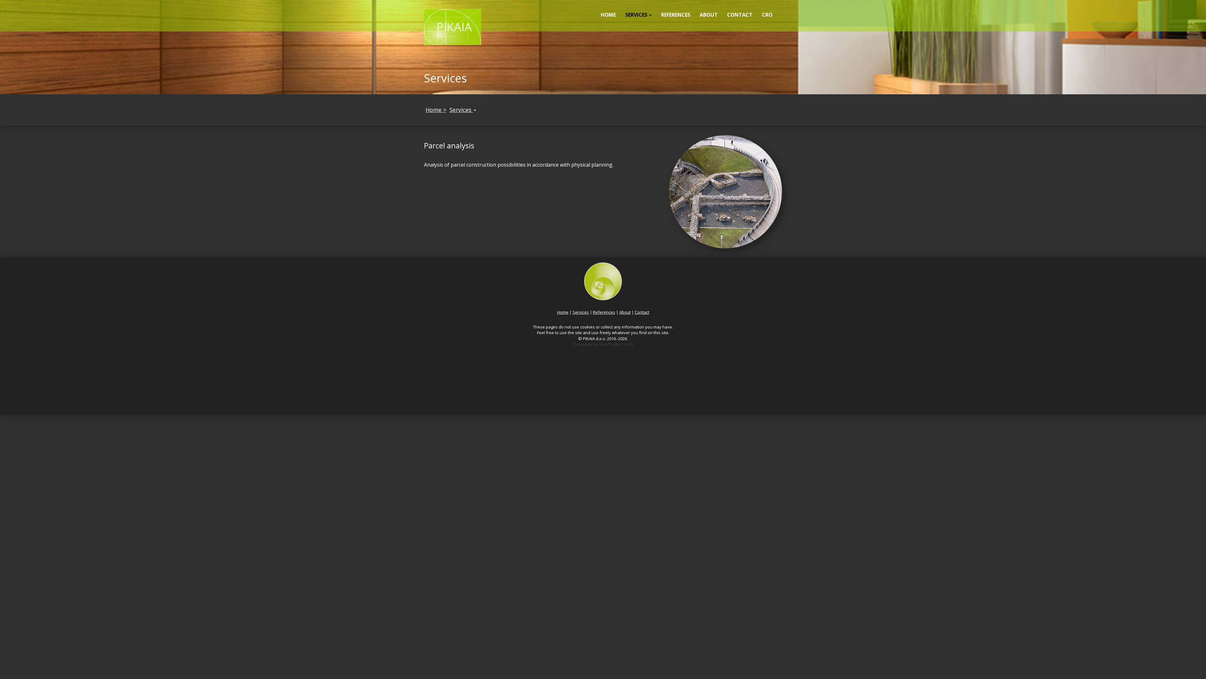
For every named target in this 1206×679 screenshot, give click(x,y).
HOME (608, 14)
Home (562, 312)
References (604, 312)
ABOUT (709, 14)
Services (461, 109)
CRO (767, 14)
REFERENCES (675, 14)
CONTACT (739, 14)
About (625, 312)
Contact (642, 312)
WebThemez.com (615, 344)
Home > (436, 109)
